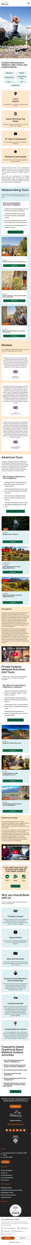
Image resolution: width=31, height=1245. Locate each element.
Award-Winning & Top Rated (15, 120)
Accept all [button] (8, 1238)
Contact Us (4, 1173)
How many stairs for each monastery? (12, 1074)
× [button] (29, 1218)
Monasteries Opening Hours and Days (11, 1190)
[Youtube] (17, 1130)
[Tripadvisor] (20, 1130)
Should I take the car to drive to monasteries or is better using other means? (14, 1084)
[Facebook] (6, 1130)
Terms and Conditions (7, 1177)
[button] (28, 3)
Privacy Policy (5, 1180)
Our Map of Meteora (6, 1175)
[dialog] (15, 1231)
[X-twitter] (13, 1130)
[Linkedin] (24, 1130)
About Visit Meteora (6, 1170)
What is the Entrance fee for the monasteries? (15, 1079)
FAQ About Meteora (6, 1188)
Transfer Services (6, 1197)
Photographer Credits (7, 1192)
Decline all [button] (22, 1238)
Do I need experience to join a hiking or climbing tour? (14, 1061)
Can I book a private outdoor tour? (15, 1070)
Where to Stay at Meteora (8, 1195)
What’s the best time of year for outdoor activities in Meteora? (15, 1065)
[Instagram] (10, 1130)
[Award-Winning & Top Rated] (15, 113)
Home (1, 54)
